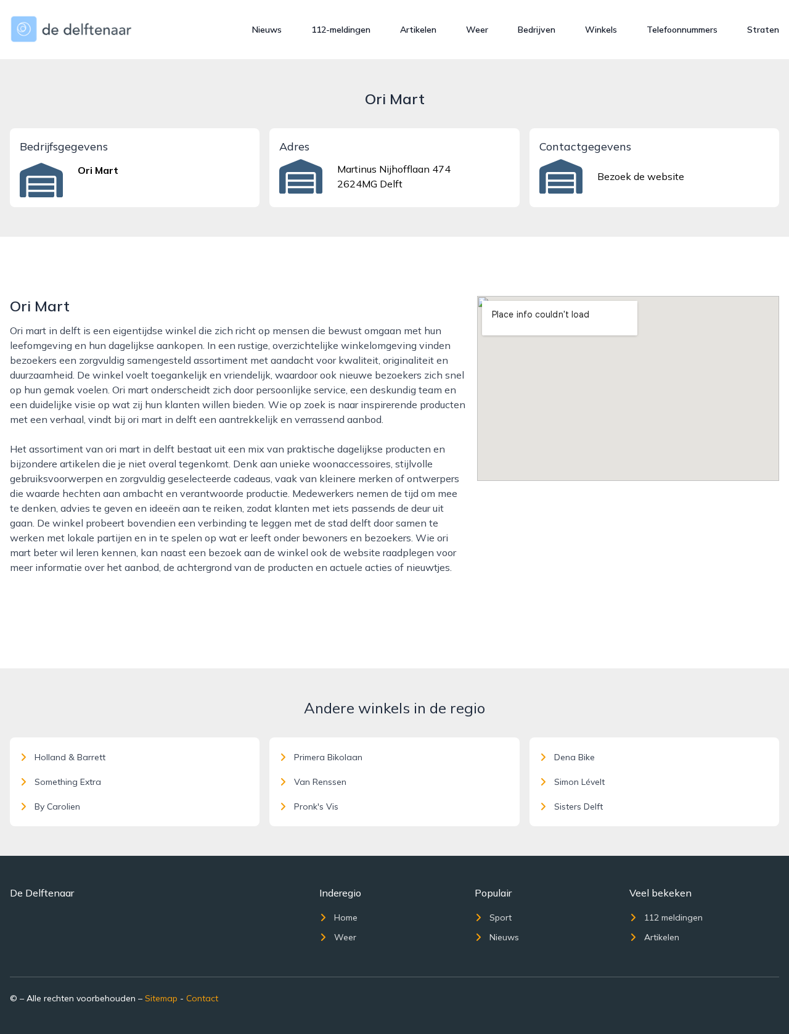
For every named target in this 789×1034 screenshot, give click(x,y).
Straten (763, 29)
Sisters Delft (578, 806)
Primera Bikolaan (328, 757)
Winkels (601, 29)
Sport (500, 917)
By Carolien (57, 806)
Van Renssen (320, 781)
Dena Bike (574, 757)
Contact (202, 998)
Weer (477, 29)
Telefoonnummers (682, 29)
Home (346, 917)
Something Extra (68, 781)
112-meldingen (340, 29)
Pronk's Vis (316, 806)
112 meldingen (673, 917)
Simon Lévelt (579, 781)
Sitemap (161, 998)
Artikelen (418, 29)
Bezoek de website (640, 176)
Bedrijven (536, 29)
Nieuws (267, 29)
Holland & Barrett (70, 757)
